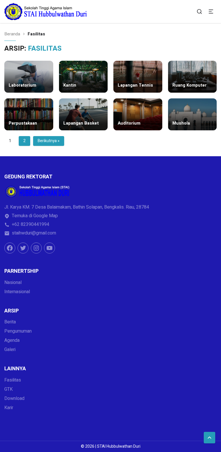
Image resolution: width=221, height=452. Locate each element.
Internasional (17, 291)
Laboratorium (22, 85)
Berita (10, 322)
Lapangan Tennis (135, 85)
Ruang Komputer (189, 85)
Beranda (12, 34)
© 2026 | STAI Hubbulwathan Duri (110, 446)
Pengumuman (18, 331)
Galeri (10, 349)
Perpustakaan (23, 123)
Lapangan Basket (81, 123)
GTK (8, 389)
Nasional (13, 282)
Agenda (12, 340)
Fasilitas (12, 380)
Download (14, 398)
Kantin (69, 85)
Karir (8, 407)
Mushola (181, 123)
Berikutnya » (49, 141)
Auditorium (129, 123)
